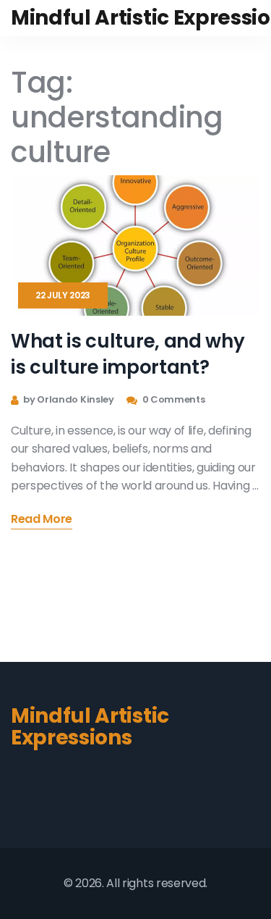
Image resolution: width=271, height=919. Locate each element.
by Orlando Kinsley (68, 399)
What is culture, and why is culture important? (127, 354)
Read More (41, 520)
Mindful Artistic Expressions (90, 727)
